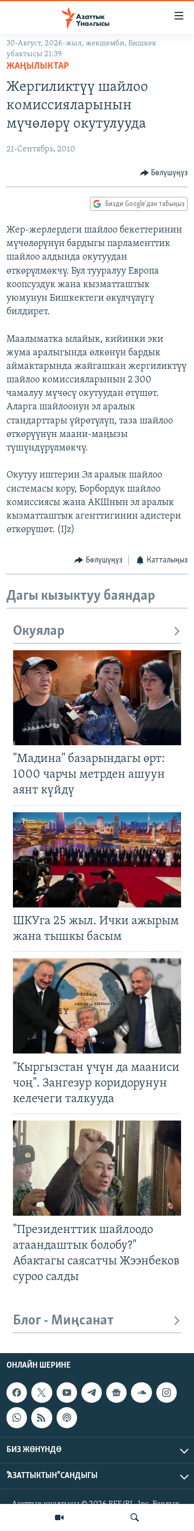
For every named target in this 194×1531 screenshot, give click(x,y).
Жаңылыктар (37, 66)
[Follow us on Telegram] (91, 1392)
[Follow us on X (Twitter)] (41, 1392)
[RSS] (41, 1417)
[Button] (164, 173)
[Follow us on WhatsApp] (16, 1417)
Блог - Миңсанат (63, 1321)
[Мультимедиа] (59, 1517)
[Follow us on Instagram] (166, 1392)
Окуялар (39, 631)
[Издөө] (135, 1517)
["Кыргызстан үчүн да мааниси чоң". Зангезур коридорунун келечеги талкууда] (97, 1005)
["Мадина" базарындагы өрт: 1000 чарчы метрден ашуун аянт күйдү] (97, 697)
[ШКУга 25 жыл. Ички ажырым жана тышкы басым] (97, 859)
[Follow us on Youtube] (67, 1392)
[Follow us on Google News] (116, 1392)
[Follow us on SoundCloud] (141, 1392)
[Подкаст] (67, 1417)
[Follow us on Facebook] (16, 1392)
